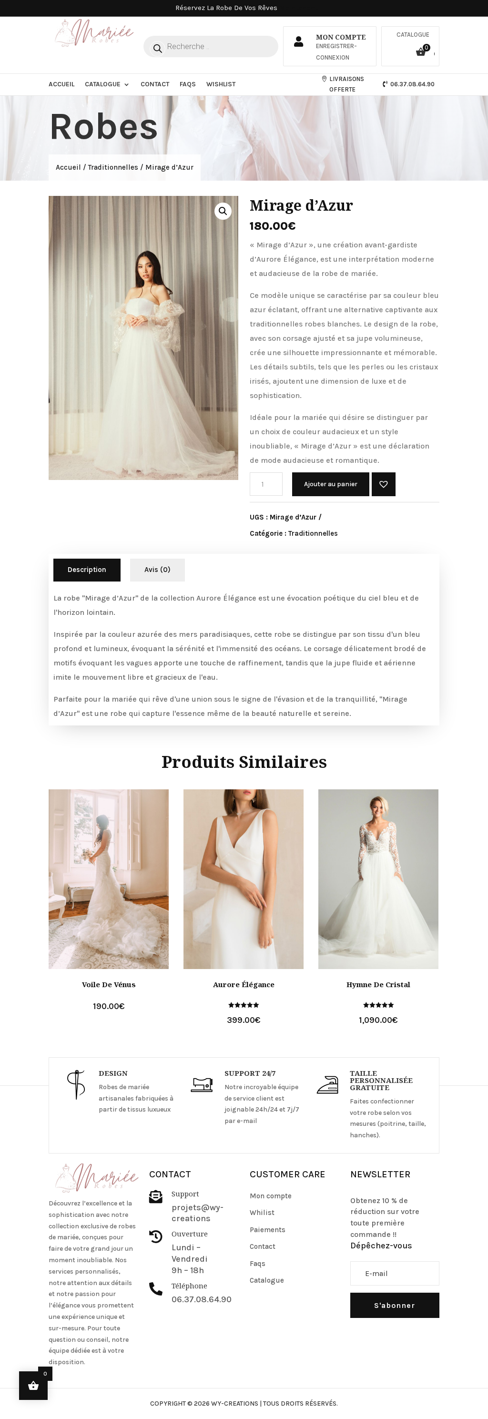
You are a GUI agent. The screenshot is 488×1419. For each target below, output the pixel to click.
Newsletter (380, 1174)
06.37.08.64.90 (412, 84)
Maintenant (298, 7)
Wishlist (220, 84)
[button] (384, 484)
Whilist (262, 1212)
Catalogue (412, 34)
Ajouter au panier (330, 484)
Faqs (188, 84)
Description (87, 569)
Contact (155, 84)
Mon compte (271, 1196)
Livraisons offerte (346, 84)
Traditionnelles (113, 167)
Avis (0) (157, 569)
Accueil (61, 84)
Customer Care (287, 1174)
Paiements (267, 1229)
